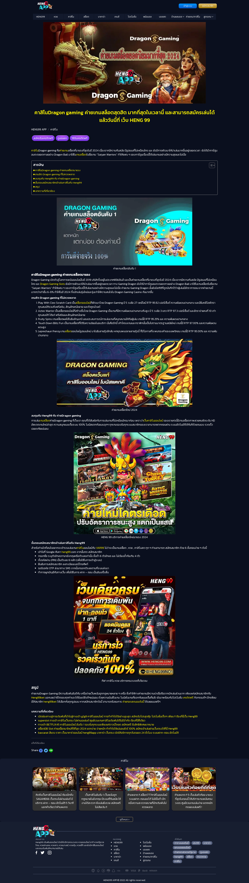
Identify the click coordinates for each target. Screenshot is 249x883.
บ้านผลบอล (177, 17)
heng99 (66, 552)
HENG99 (40, 17)
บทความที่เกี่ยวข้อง (45, 191)
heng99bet (50, 702)
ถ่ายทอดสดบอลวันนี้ (133, 702)
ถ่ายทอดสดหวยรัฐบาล (185, 852)
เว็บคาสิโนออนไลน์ (153, 420)
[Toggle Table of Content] (210, 165)
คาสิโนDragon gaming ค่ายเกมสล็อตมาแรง (58, 170)
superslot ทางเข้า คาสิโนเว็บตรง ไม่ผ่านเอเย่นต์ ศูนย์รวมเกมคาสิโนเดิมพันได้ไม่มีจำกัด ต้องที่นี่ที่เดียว (91, 720)
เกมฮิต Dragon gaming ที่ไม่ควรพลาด (55, 174)
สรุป (37, 187)
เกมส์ (117, 17)
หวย (56, 17)
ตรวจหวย (201, 857)
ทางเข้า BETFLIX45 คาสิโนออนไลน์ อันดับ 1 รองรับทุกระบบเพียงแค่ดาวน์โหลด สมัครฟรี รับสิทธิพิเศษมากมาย (96, 724)
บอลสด (162, 17)
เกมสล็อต (81, 154)
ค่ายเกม (64, 150)
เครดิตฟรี (188, 697)
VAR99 (100, 548)
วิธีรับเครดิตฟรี (79, 138)
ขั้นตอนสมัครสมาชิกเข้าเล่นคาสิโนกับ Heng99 (58, 183)
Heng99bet (38, 697)
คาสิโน (71, 17)
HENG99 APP (39, 129)
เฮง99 (196, 843)
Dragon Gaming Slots (52, 284)
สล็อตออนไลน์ (83, 303)
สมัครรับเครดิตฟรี (43, 138)
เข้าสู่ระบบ (187, 5)
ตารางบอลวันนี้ (181, 843)
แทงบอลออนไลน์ (182, 847)
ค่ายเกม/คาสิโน (193, 17)
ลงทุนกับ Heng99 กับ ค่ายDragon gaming (57, 178)
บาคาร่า (101, 17)
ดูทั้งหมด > (124, 819)
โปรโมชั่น (132, 17)
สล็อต (86, 17)
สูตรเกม (208, 17)
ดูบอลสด (62, 138)
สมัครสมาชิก (207, 5)
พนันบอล (147, 17)
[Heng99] (105, 5)
